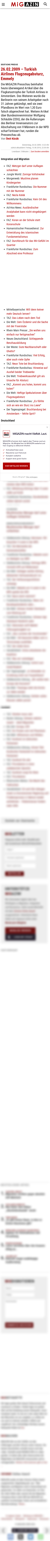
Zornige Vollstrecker (33, 174)
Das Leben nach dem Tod (26, 318)
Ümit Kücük (12, 138)
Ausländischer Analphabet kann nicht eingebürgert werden (26, 212)
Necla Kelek (18, 195)
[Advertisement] (25, 35)
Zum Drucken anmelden (40, 151)
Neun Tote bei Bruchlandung (27, 363)
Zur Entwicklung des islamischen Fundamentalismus (25, 232)
